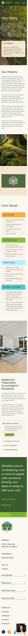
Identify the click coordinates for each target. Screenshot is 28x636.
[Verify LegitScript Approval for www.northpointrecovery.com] (3, 632)
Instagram (5, 616)
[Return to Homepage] (7, 2)
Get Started (6, 575)
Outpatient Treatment (12, 441)
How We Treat (7, 598)
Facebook (5, 623)
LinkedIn (5, 620)
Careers (4, 569)
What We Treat (8, 590)
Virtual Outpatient (11, 445)
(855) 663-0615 (7, 558)
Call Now (17, 3)
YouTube (5, 612)
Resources (6, 583)
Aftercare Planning (11, 450)
